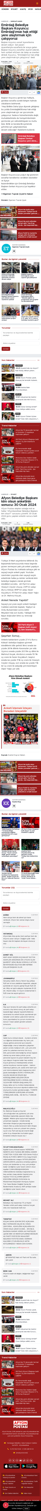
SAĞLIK (38, 9)
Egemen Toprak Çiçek (20, 247)
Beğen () (14, 926)
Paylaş (6, 92)
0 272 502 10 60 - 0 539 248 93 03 (22, 1449)
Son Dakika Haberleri (11, 1493)
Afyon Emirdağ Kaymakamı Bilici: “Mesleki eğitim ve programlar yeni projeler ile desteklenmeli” (29, 298)
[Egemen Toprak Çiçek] (6, 248)
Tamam (26, 1508)
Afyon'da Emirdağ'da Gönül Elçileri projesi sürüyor (9, 318)
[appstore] (11, 1466)
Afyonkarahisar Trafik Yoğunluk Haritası (29, 1482)
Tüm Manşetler (28, 1487)
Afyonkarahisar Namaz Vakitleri (9, 1482)
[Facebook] (10, 1460)
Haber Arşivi (28, 1493)
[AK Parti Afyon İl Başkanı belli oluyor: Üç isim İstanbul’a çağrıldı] (30, 822)
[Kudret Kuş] (6, 803)
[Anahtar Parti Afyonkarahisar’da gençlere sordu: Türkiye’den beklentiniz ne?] (30, 844)
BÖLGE (18, 394)
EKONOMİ (35, 1500)
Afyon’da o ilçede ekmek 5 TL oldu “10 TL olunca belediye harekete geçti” (30, 318)
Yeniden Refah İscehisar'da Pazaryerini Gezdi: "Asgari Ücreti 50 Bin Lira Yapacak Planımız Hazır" (10, 877)
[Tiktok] (24, 1460)
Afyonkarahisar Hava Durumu (29, 1476)
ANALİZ (4, 1500)
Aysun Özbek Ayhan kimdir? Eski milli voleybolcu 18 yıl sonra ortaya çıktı (27, 418)
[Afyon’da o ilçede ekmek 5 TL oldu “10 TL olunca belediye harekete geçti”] (30, 310)
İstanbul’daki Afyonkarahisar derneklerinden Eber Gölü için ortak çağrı (27, 389)
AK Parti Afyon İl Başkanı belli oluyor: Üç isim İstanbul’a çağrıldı (30, 831)
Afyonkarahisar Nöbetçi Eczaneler (9, 1476)
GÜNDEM (5, 9)
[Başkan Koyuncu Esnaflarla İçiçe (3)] (20, 159)
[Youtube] (20, 1460)
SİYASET (14, 9)
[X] (13, 1460)
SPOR (30, 9)
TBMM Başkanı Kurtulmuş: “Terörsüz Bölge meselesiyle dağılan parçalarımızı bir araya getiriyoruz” (11, 832)
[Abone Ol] (38, 92)
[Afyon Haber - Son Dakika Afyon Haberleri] (8, 3)
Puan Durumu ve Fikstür (9, 1488)
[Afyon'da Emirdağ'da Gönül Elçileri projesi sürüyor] (11, 310)
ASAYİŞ (23, 9)
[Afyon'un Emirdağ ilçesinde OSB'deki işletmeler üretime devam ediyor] (11, 267)
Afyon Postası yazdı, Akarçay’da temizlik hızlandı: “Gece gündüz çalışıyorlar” (26, 379)
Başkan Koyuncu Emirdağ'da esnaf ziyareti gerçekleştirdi (29, 276)
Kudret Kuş (16, 802)
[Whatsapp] (27, 1460)
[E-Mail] (14, 251)
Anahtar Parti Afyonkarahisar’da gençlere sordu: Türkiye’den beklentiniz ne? (29, 854)
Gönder (6, 349)
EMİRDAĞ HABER (16, 21)
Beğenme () (24, 926)
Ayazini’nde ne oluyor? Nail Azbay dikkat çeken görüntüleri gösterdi (26, 369)
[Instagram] (17, 1460)
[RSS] (31, 1460)
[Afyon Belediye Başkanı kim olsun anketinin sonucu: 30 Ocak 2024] (20, 539)
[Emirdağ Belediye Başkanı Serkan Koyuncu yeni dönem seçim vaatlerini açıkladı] (11, 288)
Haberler (4, 21)
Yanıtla (7, 926)
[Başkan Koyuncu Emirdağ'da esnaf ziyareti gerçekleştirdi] (30, 267)
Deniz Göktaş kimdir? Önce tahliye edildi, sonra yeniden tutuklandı (26, 408)
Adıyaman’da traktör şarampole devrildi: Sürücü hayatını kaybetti (25, 398)
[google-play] (29, 1466)
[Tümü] (38, 360)
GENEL (18, 384)
